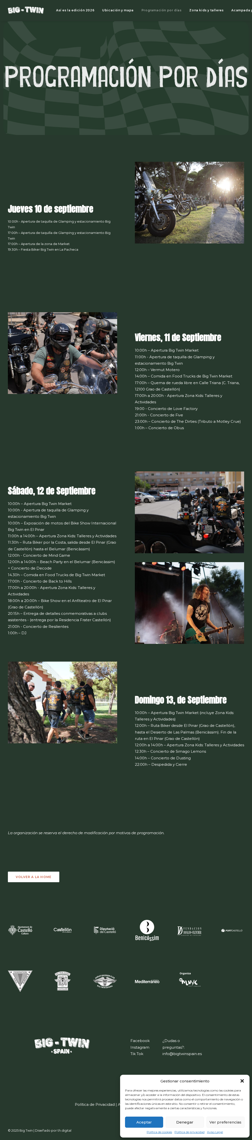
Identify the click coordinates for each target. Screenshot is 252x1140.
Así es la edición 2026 (75, 10)
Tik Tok (136, 1053)
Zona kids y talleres (206, 10)
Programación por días (162, 10)
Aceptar (144, 1122)
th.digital (64, 1130)
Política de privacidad (189, 1132)
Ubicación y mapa (118, 10)
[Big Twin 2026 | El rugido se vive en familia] (26, 10)
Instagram (139, 1047)
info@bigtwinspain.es (182, 1053)
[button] (242, 1080)
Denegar (184, 1122)
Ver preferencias (225, 1122)
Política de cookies (159, 1132)
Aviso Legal (215, 1132)
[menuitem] (75, 10)
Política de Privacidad (95, 1104)
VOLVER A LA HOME (33, 877)
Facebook (140, 1040)
